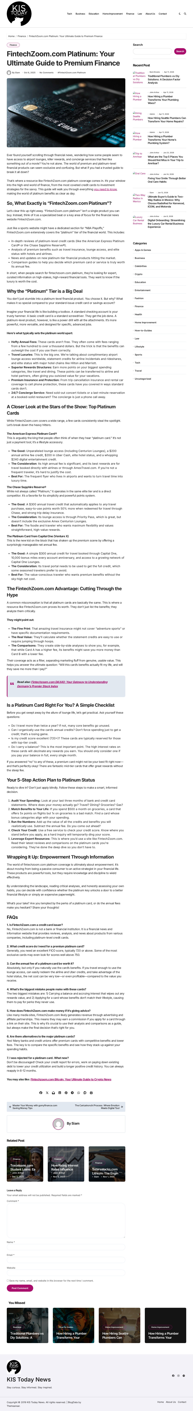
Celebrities (141, 266)
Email (10, 1255)
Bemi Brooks (155, 72)
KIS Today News (29, 1379)
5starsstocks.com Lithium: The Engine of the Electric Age (106, 1173)
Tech (69, 13)
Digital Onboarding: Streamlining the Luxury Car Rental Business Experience (166, 223)
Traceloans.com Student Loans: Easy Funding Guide (24, 1169)
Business (80, 13)
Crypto (138, 274)
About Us (150, 13)
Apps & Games (143, 250)
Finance (130, 13)
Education (94, 13)
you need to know (105, 189)
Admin (152, 114)
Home (160, 1402)
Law (140, 13)
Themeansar (13, 1406)
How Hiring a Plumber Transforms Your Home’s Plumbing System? (162, 139)
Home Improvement (112, 13)
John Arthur (18, 1173)
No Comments (47, 72)
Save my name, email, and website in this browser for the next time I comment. (51, 1280)
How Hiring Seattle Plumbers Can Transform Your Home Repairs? (117, 1339)
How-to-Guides (143, 330)
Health (138, 314)
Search (138, 44)
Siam (75, 1123)
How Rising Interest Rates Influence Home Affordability (64, 1169)
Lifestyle (139, 346)
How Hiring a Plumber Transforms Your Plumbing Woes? (163, 100)
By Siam (16, 72)
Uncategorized (143, 378)
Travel (138, 370)
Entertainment (143, 290)
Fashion (139, 298)
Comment (13, 1201)
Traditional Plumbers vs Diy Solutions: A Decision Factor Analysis (164, 79)
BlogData (73, 1402)
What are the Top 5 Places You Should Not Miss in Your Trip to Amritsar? (165, 160)
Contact (163, 13)
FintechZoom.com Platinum (72, 72)
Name (11, 1242)
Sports (138, 354)
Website (11, 1267)
